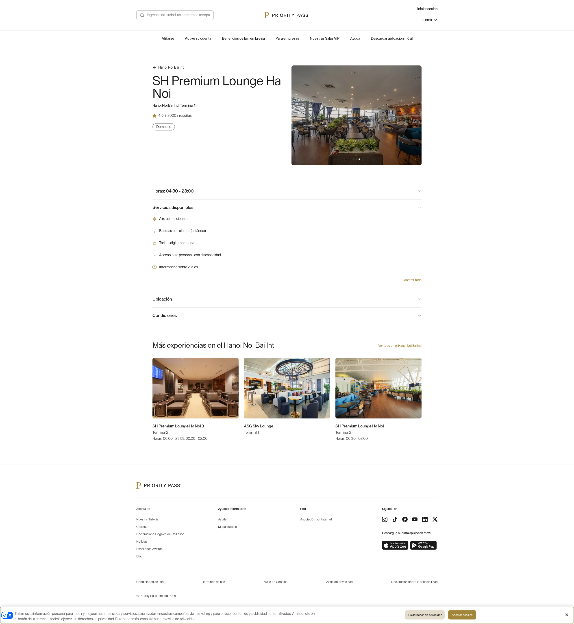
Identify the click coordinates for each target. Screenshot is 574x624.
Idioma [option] (427, 20)
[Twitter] (435, 519)
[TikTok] (395, 519)
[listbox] (430, 20)
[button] (353, 159)
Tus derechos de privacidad (424, 614)
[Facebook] (405, 519)
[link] (395, 545)
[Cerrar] (567, 615)
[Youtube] (414, 519)
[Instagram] (384, 519)
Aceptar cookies (462, 614)
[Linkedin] (425, 519)
